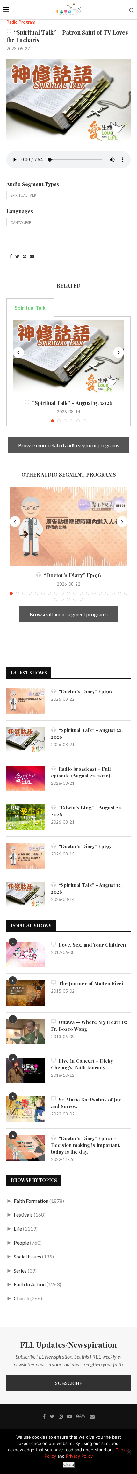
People (21, 1243)
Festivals (23, 1214)
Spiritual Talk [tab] (30, 307)
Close (68, 1464)
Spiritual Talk (23, 195)
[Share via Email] (32, 256)
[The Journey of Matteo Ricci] (25, 993)
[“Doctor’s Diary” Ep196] (68, 526)
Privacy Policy (79, 1456)
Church (21, 1298)
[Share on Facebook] (11, 256)
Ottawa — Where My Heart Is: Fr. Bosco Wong (89, 1025)
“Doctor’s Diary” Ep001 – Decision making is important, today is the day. (85, 1145)
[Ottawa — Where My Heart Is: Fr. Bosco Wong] (25, 1031)
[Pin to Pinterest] (24, 256)
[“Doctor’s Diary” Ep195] (25, 856)
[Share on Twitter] (17, 256)
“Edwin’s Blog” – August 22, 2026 (86, 810)
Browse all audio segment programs (69, 614)
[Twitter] (52, 1416)
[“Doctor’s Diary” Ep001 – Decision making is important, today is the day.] (25, 1148)
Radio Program (20, 22)
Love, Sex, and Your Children (91, 945)
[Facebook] (44, 1416)
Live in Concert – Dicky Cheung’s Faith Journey (82, 1064)
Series (20, 1270)
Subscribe (68, 1383)
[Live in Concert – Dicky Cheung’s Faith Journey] (25, 1070)
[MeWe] (80, 1417)
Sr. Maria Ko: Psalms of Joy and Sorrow (86, 1102)
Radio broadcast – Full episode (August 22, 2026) (81, 772)
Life (18, 1229)
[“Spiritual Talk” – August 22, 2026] (25, 740)
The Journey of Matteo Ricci (89, 983)
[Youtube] (69, 1416)
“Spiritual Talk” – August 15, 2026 (71, 402)
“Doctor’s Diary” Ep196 (71, 575)
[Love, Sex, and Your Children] (25, 954)
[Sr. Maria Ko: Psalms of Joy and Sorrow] (25, 1109)
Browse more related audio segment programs (68, 445)
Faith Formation (31, 1201)
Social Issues (27, 1256)
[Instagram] (61, 1416)
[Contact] (92, 1416)
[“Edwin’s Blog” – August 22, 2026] (25, 817)
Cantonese (21, 222)
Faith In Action (30, 1284)
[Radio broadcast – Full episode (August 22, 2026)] (25, 778)
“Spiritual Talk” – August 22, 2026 (87, 733)
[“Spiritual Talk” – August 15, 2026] (68, 357)
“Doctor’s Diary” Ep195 (83, 846)
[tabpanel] (68, 371)
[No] (129, 1451)
